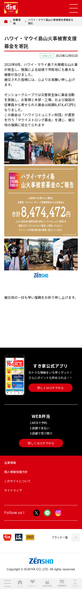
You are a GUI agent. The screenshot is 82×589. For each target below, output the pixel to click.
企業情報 (10, 462)
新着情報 (17, 21)
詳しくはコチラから (50, 388)
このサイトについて (17, 481)
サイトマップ (13, 490)
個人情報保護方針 (16, 472)
